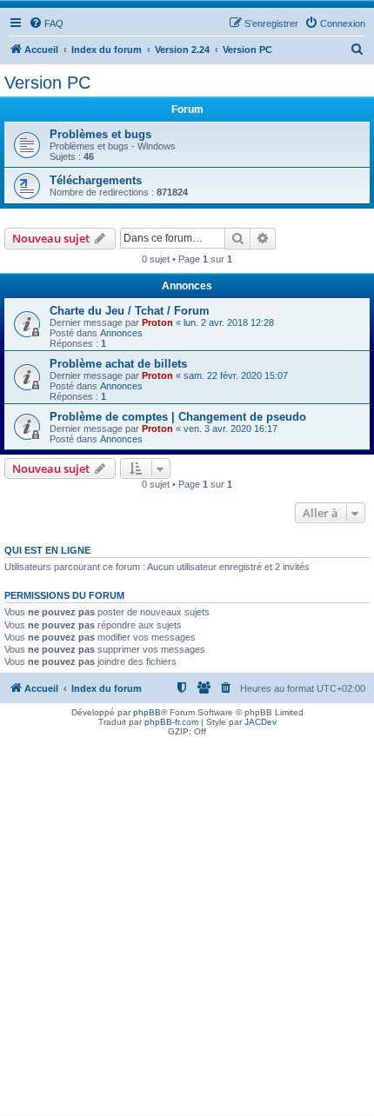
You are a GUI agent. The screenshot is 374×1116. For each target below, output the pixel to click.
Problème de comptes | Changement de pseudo (178, 416)
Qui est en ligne (47, 550)
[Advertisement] (187, 927)
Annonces (121, 333)
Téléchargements (96, 180)
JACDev (260, 722)
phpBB (147, 712)
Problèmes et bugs (100, 134)
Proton (157, 322)
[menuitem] (46, 23)
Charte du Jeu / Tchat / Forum (130, 310)
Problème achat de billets (118, 363)
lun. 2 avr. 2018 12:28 (229, 322)
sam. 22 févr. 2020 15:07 (236, 375)
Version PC (47, 82)
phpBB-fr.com (171, 722)
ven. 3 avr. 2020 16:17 (230, 428)
